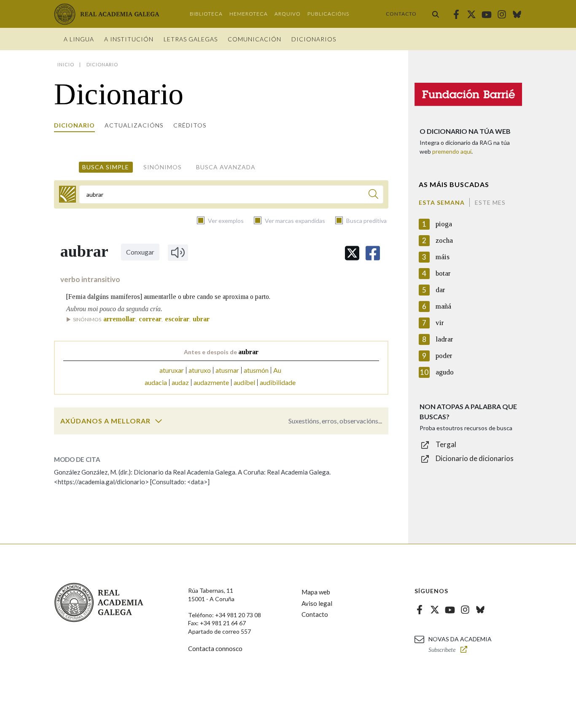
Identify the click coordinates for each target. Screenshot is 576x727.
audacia (156, 382)
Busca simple (105, 167)
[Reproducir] (178, 252)
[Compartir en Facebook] (373, 253)
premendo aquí (451, 151)
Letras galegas (191, 39)
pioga (444, 224)
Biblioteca (206, 14)
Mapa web (315, 592)
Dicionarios (313, 39)
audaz (180, 382)
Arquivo (288, 14)
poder (444, 356)
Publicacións (328, 14)
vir (440, 323)
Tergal (446, 444)
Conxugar (140, 252)
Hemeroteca (248, 14)
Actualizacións (134, 125)
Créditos (190, 125)
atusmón (256, 370)
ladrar (444, 339)
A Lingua (79, 39)
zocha (444, 240)
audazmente (211, 382)
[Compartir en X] (352, 253)
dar (440, 290)
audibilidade (278, 382)
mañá (443, 306)
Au (277, 370)
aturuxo (199, 370)
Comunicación (254, 39)
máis (442, 257)
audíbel (244, 382)
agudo (445, 372)
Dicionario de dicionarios (475, 458)
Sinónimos (162, 167)
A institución (128, 39)
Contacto (401, 14)
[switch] (159, 421)
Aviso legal (316, 603)
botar (443, 273)
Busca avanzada (226, 167)
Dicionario (74, 125)
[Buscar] (435, 14)
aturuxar (171, 370)
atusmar (227, 370)
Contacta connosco (215, 648)
